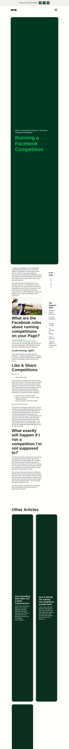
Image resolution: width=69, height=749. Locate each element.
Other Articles (51, 287)
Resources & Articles (30, 130)
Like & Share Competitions (51, 282)
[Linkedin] (48, 2)
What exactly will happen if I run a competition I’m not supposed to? (51, 285)
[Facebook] (40, 2)
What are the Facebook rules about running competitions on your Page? (51, 280)
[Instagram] (44, 2)
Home (17, 130)
